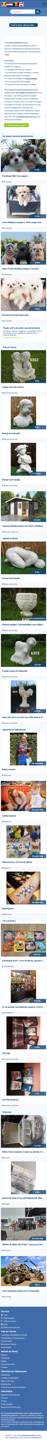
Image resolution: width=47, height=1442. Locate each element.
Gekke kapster (9, 816)
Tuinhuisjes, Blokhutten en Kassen (14, 1335)
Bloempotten (6, 1347)
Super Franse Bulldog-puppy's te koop (20, 268)
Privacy (4, 1401)
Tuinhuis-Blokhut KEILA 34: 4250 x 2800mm (22, 526)
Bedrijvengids (9, 1318)
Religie (3, 1361)
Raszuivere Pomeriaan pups (15, 315)
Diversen (7, 1112)
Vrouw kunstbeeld (11, 578)
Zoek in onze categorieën (22, 25)
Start (6, 1315)
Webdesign (5, 1375)
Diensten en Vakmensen (14, 729)
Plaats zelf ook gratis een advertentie (21, 328)
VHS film (6, 1053)
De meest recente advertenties (18, 136)
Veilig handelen (7, 1404)
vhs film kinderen (10, 1099)
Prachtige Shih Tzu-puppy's (15, 176)
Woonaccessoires (8, 1364)
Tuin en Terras (9, 347)
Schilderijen (5, 1358)
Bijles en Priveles (7, 1381)
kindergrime (8, 908)
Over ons (4, 1398)
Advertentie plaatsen (17, 125)
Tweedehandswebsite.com (13, 338)
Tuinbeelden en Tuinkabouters (13, 1338)
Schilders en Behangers (10, 1378)
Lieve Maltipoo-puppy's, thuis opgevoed (21, 222)
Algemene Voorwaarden (10, 1395)
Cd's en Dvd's (9, 921)
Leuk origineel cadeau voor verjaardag (20, 1291)
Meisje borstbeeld (11, 433)
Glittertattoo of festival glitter (17, 862)
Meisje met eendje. (11, 480)
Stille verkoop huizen (12, 1327)
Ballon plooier (9, 769)
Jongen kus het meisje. (13, 387)
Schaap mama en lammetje (14, 671)
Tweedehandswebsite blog (26, 116)
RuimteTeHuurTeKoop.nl (10, 1407)
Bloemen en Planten (8, 1344)
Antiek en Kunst (10, 538)
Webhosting (6, 1384)
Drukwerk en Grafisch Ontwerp (13, 1387)
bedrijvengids (31, 78)
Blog (6, 1324)
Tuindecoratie (6, 1341)
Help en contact (10, 1321)
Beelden (4, 1355)
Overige (4, 1367)
